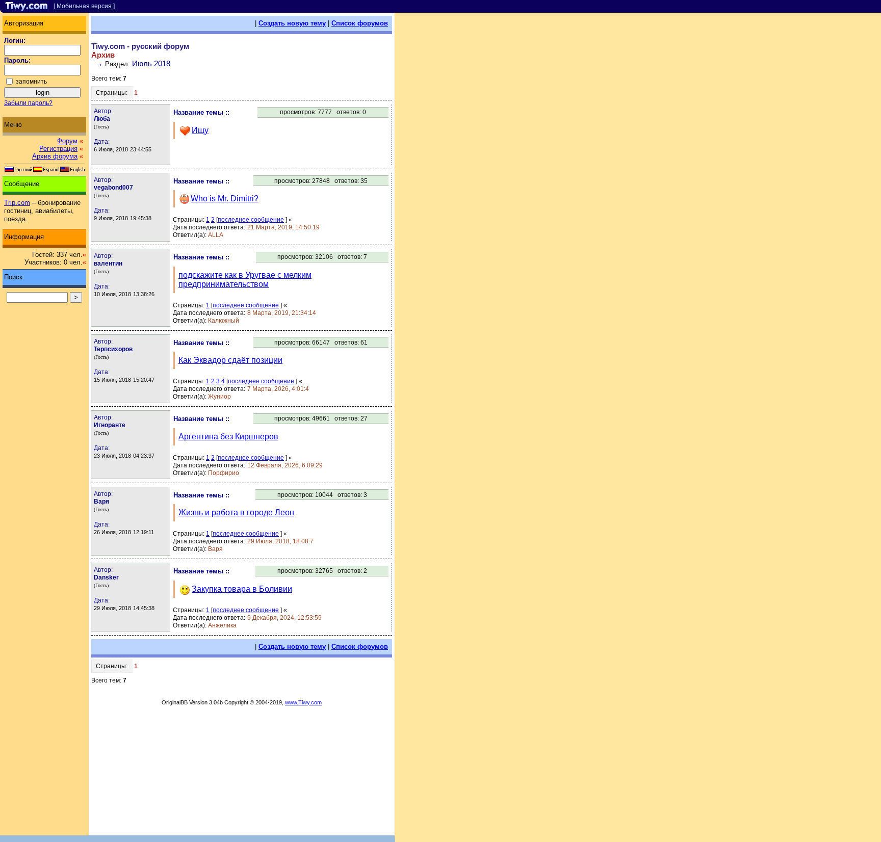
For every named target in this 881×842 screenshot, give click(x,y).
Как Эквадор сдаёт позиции (230, 360)
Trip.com (17, 202)
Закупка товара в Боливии (242, 589)
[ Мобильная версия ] (84, 6)
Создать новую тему (292, 23)
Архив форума (54, 156)
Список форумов (359, 23)
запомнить (31, 81)
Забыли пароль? (28, 103)
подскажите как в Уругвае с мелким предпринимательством (245, 279)
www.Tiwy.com (303, 702)
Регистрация (58, 148)
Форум (67, 141)
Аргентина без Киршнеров (228, 436)
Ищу (200, 130)
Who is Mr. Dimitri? (224, 198)
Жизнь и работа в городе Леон (236, 512)
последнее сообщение (251, 219)
